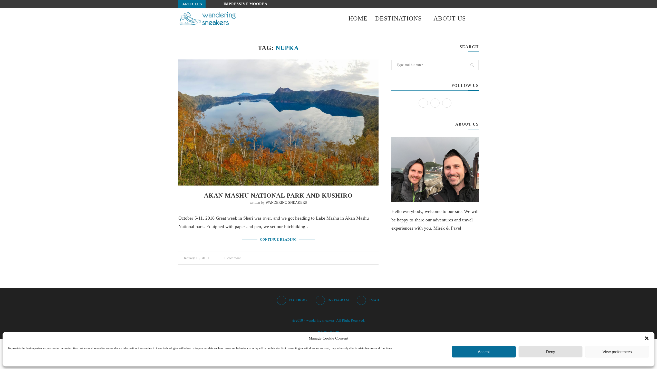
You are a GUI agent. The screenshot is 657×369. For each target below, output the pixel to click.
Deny (550, 352)
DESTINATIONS (398, 18)
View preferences (617, 352)
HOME (358, 18)
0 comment (233, 258)
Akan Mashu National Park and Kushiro (278, 195)
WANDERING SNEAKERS (286, 202)
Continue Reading (278, 239)
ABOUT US (449, 18)
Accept (484, 352)
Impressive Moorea (245, 4)
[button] (646, 338)
